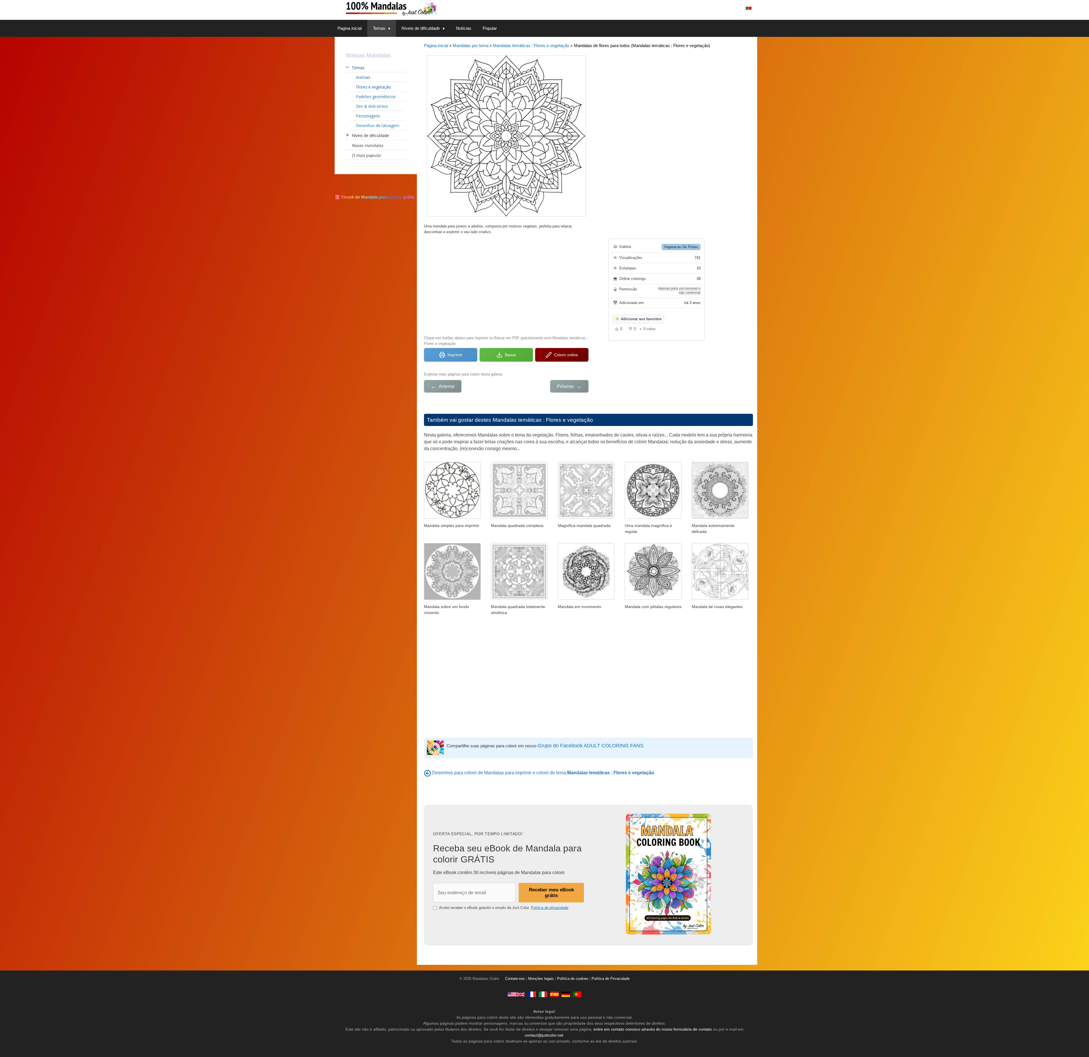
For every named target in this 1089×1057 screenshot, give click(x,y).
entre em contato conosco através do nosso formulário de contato (653, 1029)
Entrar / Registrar (721, 8)
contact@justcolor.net (544, 1035)
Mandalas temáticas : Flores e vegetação (531, 45)
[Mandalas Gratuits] (531, 994)
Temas (379, 28)
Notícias (463, 28)
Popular (490, 28)
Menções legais (541, 979)
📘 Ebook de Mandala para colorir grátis (374, 197)
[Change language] (749, 8)
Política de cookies (572, 979)
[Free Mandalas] (516, 994)
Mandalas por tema (470, 45)
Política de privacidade (549, 908)
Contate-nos (515, 979)
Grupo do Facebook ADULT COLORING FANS (590, 745)
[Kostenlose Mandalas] (566, 994)
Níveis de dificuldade (421, 28)
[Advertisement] (506, 284)
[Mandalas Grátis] (414, 8)
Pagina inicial (349, 28)
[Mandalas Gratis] (554, 994)
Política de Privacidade (611, 979)
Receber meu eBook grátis (551, 892)
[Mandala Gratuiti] (543, 994)
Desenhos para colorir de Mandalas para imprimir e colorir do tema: (543, 772)
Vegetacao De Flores (681, 247)
